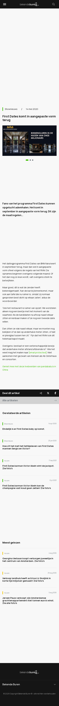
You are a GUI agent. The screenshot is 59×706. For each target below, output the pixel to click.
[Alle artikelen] (32, 160)
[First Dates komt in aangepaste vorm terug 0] (27, 160)
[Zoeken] (54, 4)
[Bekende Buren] (29, 4)
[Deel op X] (48, 393)
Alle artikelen (10, 400)
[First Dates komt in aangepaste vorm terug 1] (30, 160)
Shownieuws (11, 109)
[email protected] (38, 352)
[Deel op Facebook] (55, 393)
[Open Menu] (4, 4)
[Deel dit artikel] (40, 393)
